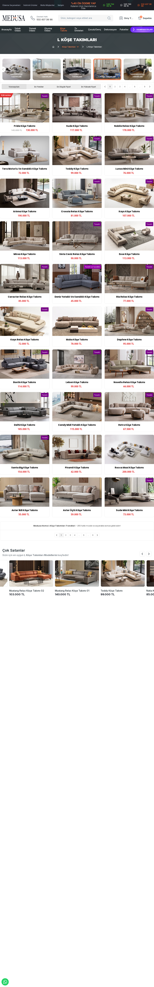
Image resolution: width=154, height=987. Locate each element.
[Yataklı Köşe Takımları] (47, 69)
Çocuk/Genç (94, 29)
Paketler (124, 29)
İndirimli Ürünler (30, 5)
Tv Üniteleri (78, 29)
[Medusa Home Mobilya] (13, 18)
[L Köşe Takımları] (107, 69)
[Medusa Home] (53, 46)
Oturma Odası (48, 29)
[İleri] (149, 86)
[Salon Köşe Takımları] (16, 69)
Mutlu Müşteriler (47, 5)
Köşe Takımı (63, 29)
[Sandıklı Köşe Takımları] (138, 69)
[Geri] (105, 86)
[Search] (109, 18)
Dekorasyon (110, 29)
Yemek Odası (32, 29)
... (130, 86)
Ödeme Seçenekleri (11, 5)
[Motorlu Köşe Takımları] (77, 69)
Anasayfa (7, 29)
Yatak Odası (18, 29)
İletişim (61, 5)
